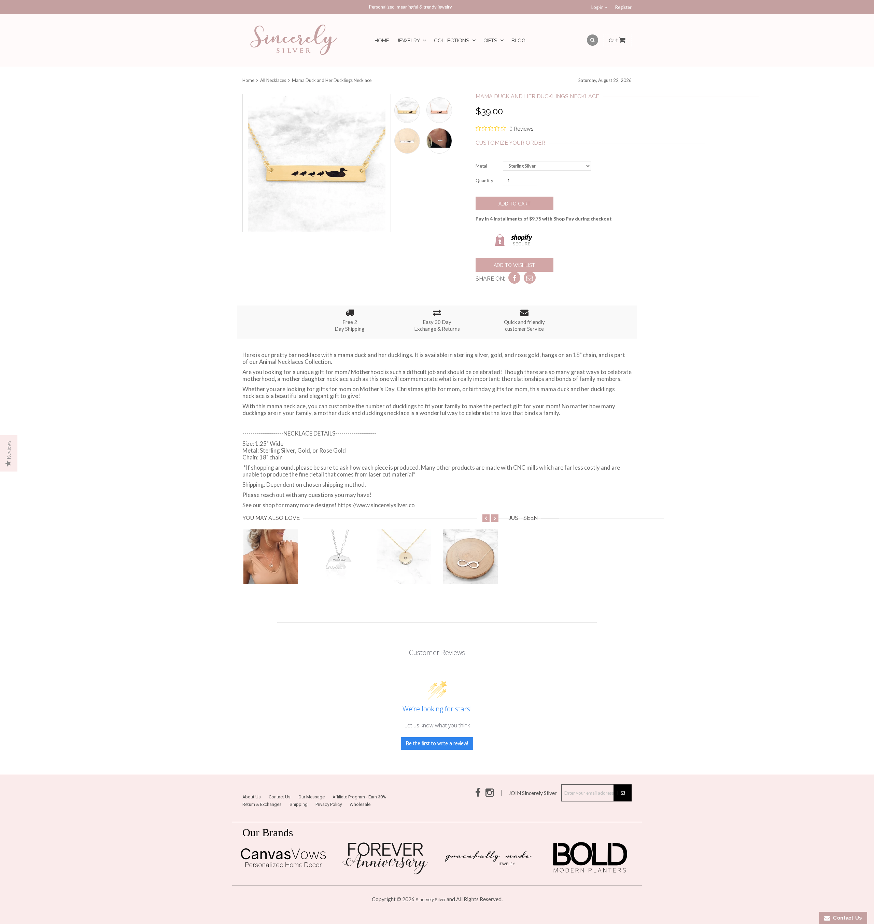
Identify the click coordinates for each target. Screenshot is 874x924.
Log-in (598, 7)
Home (382, 41)
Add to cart (514, 204)
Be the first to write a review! (437, 743)
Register (623, 7)
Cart (614, 40)
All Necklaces (273, 80)
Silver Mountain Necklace (276, 570)
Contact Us (280, 796)
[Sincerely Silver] (293, 40)
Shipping (299, 804)
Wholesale (360, 804)
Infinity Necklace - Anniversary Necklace (494, 570)
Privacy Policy (328, 804)
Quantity (484, 180)
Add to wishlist (514, 265)
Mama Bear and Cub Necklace (349, 570)
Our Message (311, 796)
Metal (481, 166)
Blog (518, 41)
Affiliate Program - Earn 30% (359, 796)
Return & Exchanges (262, 804)
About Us (251, 796)
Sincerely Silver (430, 899)
